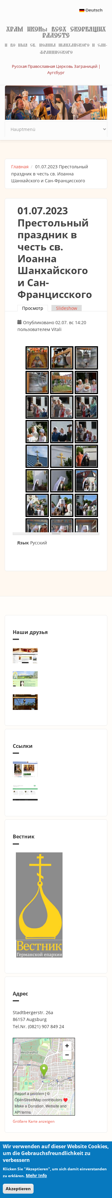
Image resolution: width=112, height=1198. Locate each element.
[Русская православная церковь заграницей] (56, 769)
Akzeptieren (18, 1188)
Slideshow (66, 308)
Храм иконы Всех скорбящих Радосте (56, 32)
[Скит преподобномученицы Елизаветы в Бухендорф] (56, 679)
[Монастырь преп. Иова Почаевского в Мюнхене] (56, 702)
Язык (23, 543)
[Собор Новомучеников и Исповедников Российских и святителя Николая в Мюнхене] (56, 655)
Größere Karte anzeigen (33, 1121)
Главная (20, 167)
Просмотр (35, 308)
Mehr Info (36, 1175)
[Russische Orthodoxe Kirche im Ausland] (56, 792)
